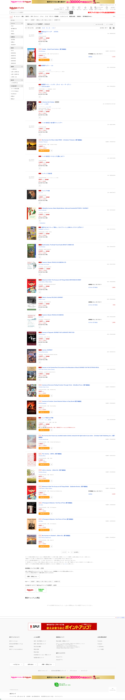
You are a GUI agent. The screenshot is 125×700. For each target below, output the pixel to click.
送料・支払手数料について (40, 641)
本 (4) (12, 26)
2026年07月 (13, 55)
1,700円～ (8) (13, 76)
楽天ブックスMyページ (99, 9)
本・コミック (17, 16)
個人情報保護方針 (36, 696)
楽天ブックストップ (42, 670)
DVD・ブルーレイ (34, 16)
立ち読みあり (14, 93)
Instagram (100, 643)
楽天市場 (112, 7)
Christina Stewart (42, 472)
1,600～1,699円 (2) (15, 74)
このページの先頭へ (121, 617)
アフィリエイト (73, 670)
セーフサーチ (98, 24)
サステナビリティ (59, 696)
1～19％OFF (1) (14, 82)
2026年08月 (13, 58)
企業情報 (28, 696)
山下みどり (46, 229)
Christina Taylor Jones (44, 387)
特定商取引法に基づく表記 (47, 696)
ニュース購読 (101, 649)
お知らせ (73, 9)
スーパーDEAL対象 (15, 88)
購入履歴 (91, 9)
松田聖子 (33, 20)
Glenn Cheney (51, 369)
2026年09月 (13, 60)
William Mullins (48, 281)
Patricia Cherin (42, 334)
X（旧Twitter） (101, 646)
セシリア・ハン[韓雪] (43, 104)
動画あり (13, 98)
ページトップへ (113, 690)
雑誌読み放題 (72, 16)
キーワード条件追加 (109, 24)
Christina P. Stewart (43, 141)
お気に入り (85, 9)
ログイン (61, 7)
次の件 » (76, 552)
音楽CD (27, 16)
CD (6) (12, 31)
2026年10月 (13, 63)
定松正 (49, 419)
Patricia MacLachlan (43, 352)
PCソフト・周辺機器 (53, 16)
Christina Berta (42, 455)
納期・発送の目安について (40, 643)
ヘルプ (106, 9)
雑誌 (23, 16)
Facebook (100, 641)
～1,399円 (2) (13, 69)
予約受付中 (13, 44)
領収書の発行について (39, 657)
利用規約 (11, 646)
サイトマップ (84, 670)
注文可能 (13, 39)
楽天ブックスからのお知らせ (15, 649)
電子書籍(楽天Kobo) (87, 16)
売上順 (43, 27)
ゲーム (41, 16)
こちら (65, 563)
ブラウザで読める (14, 91)
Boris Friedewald (42, 210)
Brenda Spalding (42, 403)
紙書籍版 (90, 56)
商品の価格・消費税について (62, 641)
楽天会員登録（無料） (58, 9)
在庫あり (13, 42)
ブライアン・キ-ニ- (43, 419)
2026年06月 (13, 53)
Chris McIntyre (42, 51)
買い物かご (68, 9)
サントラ (41, 192)
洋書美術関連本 (42, 223)
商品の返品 (36, 652)
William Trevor (42, 299)
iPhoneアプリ (59, 657)
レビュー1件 (48, 70)
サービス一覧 (112, 9)
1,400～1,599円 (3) (15, 71)
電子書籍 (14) (14, 28)
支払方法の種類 (37, 646)
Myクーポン (79, 9)
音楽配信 (79, 16)
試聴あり (13, 96)
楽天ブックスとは (13, 641)
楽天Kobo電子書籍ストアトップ (58, 670)
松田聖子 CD (57, 20)
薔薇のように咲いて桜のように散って (45, 20)
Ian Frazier (41, 264)
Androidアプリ (59, 659)
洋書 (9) (12, 33)
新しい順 (48, 27)
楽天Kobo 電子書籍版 (93, 287)
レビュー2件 (48, 106)
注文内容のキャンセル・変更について (42, 654)
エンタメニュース (64, 16)
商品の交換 (36, 649)
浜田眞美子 (41, 229)
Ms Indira (41, 504)
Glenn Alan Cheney (43, 369)
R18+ (114, 16)
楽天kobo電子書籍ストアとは (16, 643)
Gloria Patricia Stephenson (45, 537)
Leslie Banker (42, 281)
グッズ (46, 16)
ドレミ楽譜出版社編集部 (44, 86)
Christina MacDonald (43, 439)
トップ (11, 16)
